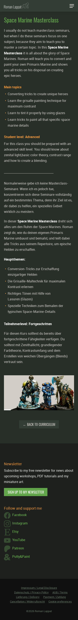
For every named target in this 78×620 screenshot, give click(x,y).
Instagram (20, 523)
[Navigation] (71, 5)
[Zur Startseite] (16, 6)
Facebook (19, 515)
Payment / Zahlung (54, 597)
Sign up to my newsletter (26, 492)
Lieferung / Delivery (28, 597)
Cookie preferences (60, 601)
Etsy (15, 531)
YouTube (18, 540)
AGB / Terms (60, 592)
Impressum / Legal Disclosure (39, 588)
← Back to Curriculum (39, 424)
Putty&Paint (21, 556)
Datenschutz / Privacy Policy (31, 592)
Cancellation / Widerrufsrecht (27, 601)
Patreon (18, 548)
